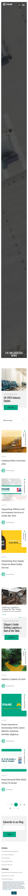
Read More (11, 407)
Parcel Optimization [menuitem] (7, 861)
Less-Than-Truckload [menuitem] (7, 854)
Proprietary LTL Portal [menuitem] (7, 875)
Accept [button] (14, 893)
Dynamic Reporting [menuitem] (7, 879)
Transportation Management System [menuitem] (12, 872)
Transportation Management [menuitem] (9, 851)
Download (11, 637)
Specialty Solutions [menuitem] (6, 864)
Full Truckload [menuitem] (5, 858)
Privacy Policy (8, 889)
